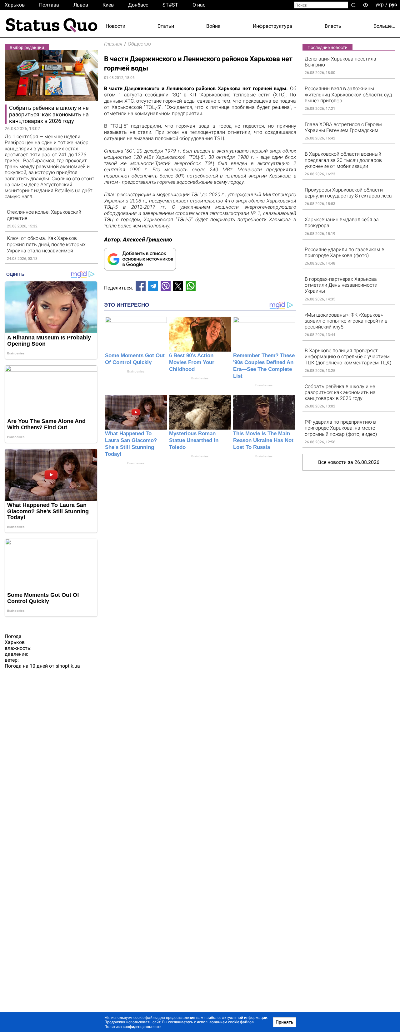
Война (213, 26)
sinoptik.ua (68, 666)
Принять (284, 1022)
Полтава (49, 5)
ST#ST (170, 5)
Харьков (15, 5)
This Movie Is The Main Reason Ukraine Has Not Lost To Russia (263, 440)
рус (393, 4)
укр (380, 4)
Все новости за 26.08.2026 (348, 462)
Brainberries (135, 371)
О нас (198, 5)
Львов (80, 5)
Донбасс (138, 5)
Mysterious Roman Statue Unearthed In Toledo (193, 440)
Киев (108, 5)
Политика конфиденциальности (133, 1027)
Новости (115, 26)
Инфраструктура (272, 26)
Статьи (166, 26)
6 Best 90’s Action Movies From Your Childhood (191, 362)
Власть (333, 26)
